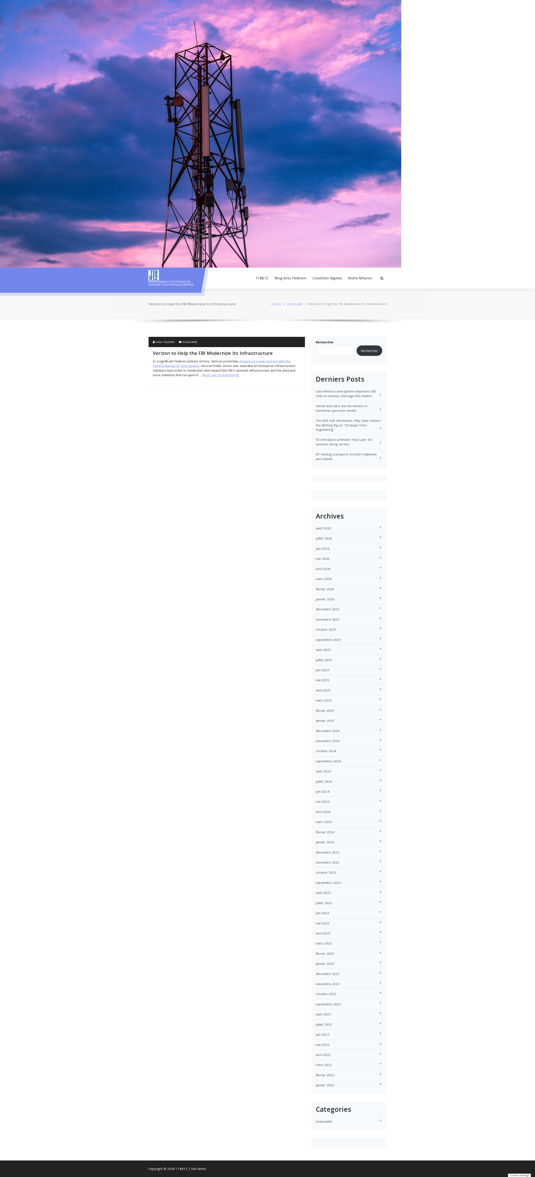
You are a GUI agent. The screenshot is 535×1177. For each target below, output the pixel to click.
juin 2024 (322, 791)
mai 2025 (323, 680)
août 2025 (323, 650)
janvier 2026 (325, 599)
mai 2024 (323, 801)
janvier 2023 (325, 963)
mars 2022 (324, 1065)
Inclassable (295, 304)
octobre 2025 (326, 629)
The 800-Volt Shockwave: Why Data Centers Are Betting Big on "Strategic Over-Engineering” (348, 425)
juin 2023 (322, 913)
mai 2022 (323, 1045)
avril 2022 (323, 1055)
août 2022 (323, 1014)
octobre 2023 (326, 872)
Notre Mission (360, 278)
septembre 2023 (328, 883)
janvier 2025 (325, 720)
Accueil (276, 304)
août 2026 (323, 528)
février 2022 (325, 1075)
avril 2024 (323, 812)
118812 (262, 278)
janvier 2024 (325, 842)
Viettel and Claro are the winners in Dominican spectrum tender (341, 408)
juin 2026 (322, 548)
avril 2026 (323, 569)
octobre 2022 (326, 994)
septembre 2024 (328, 761)
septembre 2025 (328, 640)
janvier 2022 (325, 1085)
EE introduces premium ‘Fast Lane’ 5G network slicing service (344, 441)
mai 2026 (323, 558)
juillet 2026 (324, 538)
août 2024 (323, 771)
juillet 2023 (324, 903)
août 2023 (323, 893)
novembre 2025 (328, 619)
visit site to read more (220, 375)
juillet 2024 (324, 781)
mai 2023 (323, 923)
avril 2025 (323, 690)
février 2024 (325, 832)
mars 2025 (324, 700)
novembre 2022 (328, 984)
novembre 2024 (328, 741)
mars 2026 (324, 579)
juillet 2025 (324, 660)
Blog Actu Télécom (290, 278)
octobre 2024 (326, 751)
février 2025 (325, 710)
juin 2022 (322, 1034)
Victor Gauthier (165, 342)
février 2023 (325, 953)
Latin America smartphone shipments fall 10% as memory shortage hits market (346, 393)
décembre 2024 (328, 731)
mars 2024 (324, 822)
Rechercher (325, 342)
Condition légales (327, 278)
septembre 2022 (328, 1004)
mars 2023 (324, 943)
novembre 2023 (328, 862)
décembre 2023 (328, 852)
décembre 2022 (328, 974)
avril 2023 (323, 933)
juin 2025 (322, 670)
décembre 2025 (328, 609)
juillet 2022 (324, 1024)
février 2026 (325, 589)
